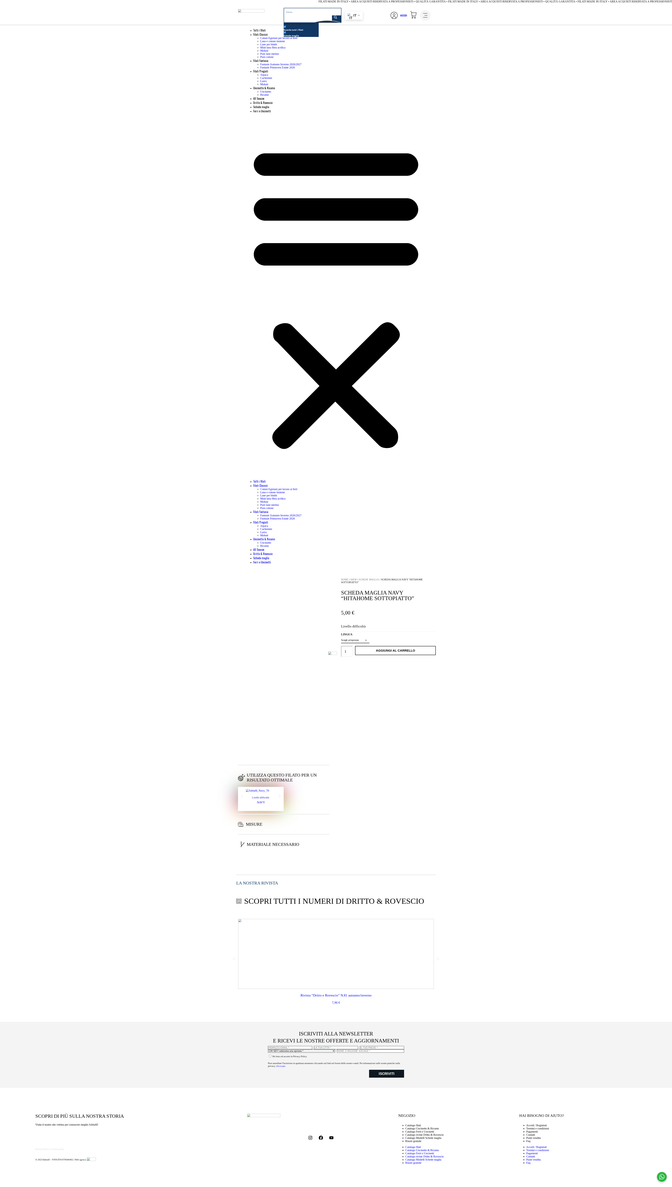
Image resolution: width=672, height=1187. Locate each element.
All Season (258, 98)
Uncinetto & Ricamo (264, 88)
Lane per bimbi (268, 44)
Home (344, 579)
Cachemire (266, 77)
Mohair (264, 50)
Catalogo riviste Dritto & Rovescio (424, 1156)
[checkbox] (301, 28)
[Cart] (413, 15)
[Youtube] (331, 1137)
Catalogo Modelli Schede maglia (423, 1137)
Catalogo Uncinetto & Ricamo (422, 1150)
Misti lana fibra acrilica (272, 47)
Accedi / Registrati (536, 1147)
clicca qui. (281, 1066)
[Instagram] (310, 1137)
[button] (336, 296)
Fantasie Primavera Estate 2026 (277, 67)
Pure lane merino (269, 53)
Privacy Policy (42, 1149)
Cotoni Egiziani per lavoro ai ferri (278, 38)
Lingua (346, 634)
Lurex (263, 81)
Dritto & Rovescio (262, 103)
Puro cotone (267, 56)
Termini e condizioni (537, 1150)
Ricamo (264, 94)
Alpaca (264, 74)
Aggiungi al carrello (395, 650)
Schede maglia (261, 107)
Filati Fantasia (260, 61)
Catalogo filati (413, 1147)
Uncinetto (265, 91)
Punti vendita (533, 1137)
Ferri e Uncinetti (262, 111)
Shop (353, 579)
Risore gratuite (413, 1141)
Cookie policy (57, 1149)
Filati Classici (260, 34)
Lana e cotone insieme (272, 41)
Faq (528, 1141)
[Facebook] (321, 1137)
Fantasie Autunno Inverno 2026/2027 (281, 64)
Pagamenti (532, 1153)
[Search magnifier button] (336, 18)
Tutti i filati (259, 30)
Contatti (530, 1156)
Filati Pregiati (260, 71)
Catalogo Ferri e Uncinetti (419, 1153)
